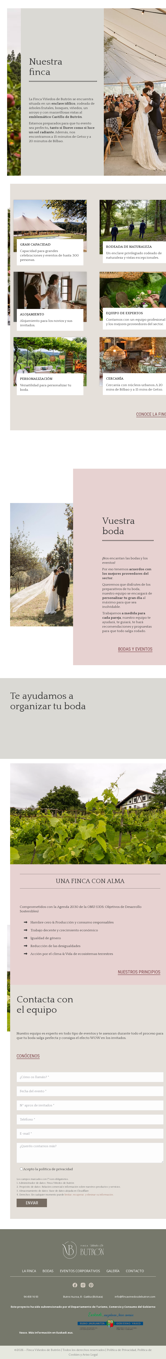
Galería (112, 1271)
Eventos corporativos (80, 1271)
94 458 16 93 (31, 1296)
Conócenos (28, 1056)
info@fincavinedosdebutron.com (135, 1296)
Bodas (48, 1271)
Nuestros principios (139, 972)
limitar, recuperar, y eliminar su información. (89, 1194)
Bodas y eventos (135, 649)
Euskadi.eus (64, 1332)
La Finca (29, 1271)
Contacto (135, 1271)
